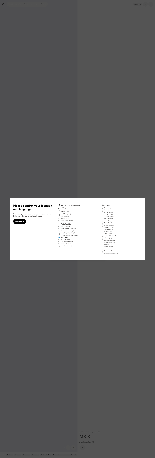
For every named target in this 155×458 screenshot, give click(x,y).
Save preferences (19, 221)
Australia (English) (65, 226)
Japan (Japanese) (65, 239)
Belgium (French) (108, 214)
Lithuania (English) (109, 238)
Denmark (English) (109, 216)
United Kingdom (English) (111, 253)
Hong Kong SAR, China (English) (69, 235)
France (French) (108, 223)
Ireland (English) (108, 231)
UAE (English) (64, 208)
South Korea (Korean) (66, 246)
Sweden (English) (108, 246)
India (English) (64, 237)
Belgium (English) (108, 212)
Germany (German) (109, 227)
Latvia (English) (108, 233)
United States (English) (67, 220)
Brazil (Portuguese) (66, 214)
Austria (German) (108, 210)
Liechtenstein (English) (110, 236)
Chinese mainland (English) (68, 231)
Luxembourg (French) (109, 240)
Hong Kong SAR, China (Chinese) (69, 233)
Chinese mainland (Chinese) (68, 228)
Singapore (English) (66, 243)
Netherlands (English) (110, 242)
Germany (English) (109, 225)
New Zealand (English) (67, 241)
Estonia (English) (108, 218)
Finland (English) (108, 220)
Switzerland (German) (110, 251)
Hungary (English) (109, 229)
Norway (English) (108, 244)
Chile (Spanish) (65, 216)
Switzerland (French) (109, 248)
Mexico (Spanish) (65, 218)
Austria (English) (108, 208)
